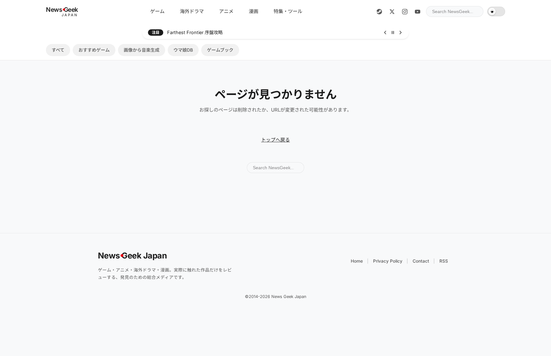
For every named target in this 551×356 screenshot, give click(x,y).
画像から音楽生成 (141, 50)
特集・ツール (288, 11)
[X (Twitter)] (392, 11)
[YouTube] (417, 11)
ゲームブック (220, 50)
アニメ (226, 11)
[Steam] (379, 11)
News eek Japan (132, 255)
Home (357, 261)
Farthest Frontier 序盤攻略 (195, 32)
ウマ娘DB (183, 50)
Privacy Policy (387, 261)
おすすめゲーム (94, 50)
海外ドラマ (192, 11)
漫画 (253, 11)
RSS (443, 261)
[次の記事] (400, 32)
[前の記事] (385, 32)
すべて (58, 50)
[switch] (496, 11)
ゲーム (157, 11)
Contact (421, 261)
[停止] (392, 32)
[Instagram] (404, 11)
